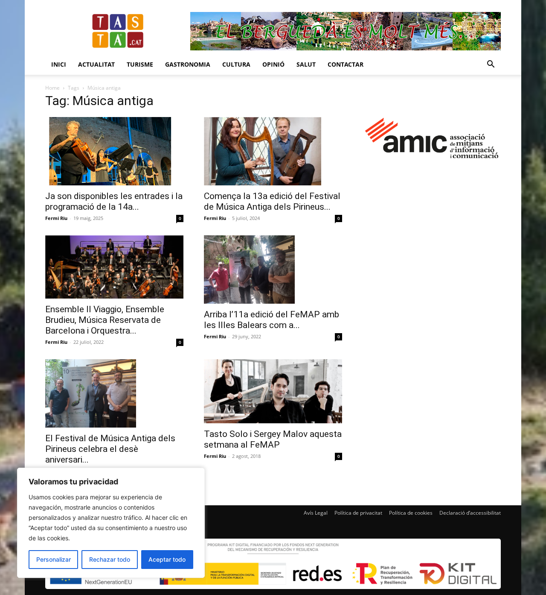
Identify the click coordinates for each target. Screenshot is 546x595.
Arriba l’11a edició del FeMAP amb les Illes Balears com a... (271, 319)
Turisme (140, 64)
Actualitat (96, 64)
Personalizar (53, 559)
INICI (58, 64)
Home (52, 87)
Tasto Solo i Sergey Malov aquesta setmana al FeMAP (273, 439)
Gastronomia (187, 64)
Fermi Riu (56, 218)
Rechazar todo (109, 559)
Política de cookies (411, 512)
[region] (111, 523)
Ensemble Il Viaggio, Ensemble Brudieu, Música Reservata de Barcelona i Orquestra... (104, 320)
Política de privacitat (358, 512)
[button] (490, 65)
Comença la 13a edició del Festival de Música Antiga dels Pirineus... (272, 201)
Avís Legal (316, 512)
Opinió (273, 64)
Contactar (345, 64)
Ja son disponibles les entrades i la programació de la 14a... (114, 201)
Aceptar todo (167, 559)
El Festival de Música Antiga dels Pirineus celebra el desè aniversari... (110, 449)
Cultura (236, 64)
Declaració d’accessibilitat (470, 512)
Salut (306, 64)
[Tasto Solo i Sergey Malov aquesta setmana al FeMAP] (273, 391)
